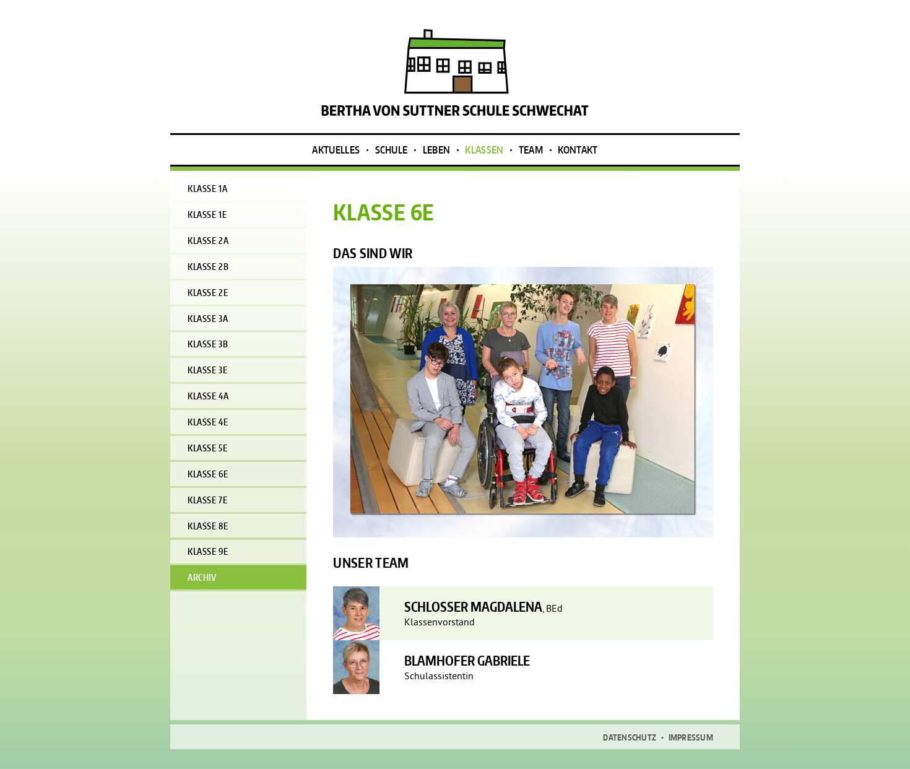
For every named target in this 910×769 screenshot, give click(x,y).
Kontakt (577, 150)
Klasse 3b (208, 344)
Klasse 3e (207, 370)
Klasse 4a (208, 396)
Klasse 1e (207, 214)
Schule (391, 150)
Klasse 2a (208, 240)
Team (531, 150)
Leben (437, 150)
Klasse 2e (208, 292)
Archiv (202, 577)
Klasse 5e (207, 448)
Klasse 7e (207, 500)
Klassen (484, 150)
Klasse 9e (208, 551)
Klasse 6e (208, 474)
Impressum (691, 738)
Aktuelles (336, 150)
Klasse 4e (208, 422)
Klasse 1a (207, 188)
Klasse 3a (208, 318)
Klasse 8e (208, 526)
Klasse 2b (208, 266)
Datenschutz (629, 738)
